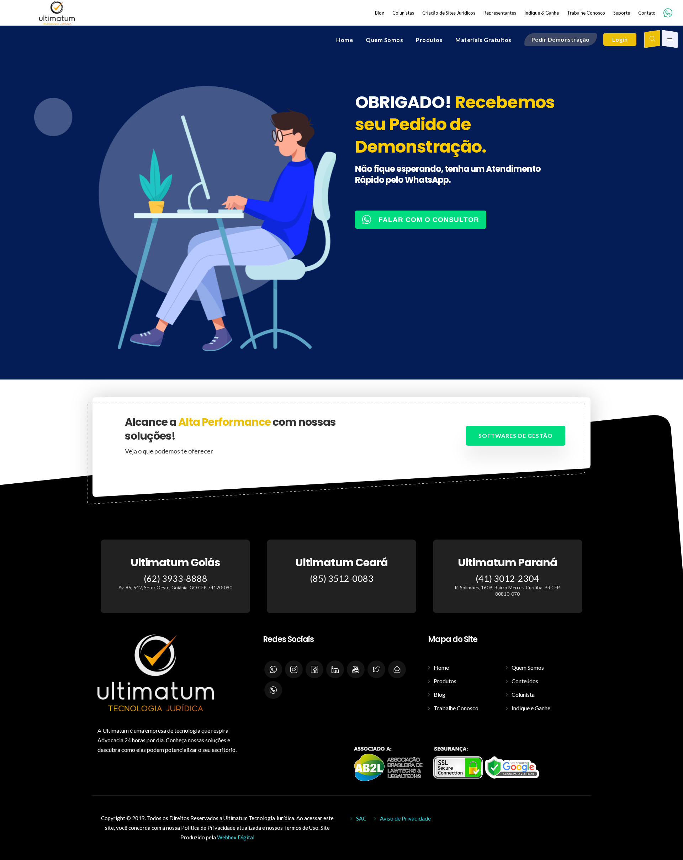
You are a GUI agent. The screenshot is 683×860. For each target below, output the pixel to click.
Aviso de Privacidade (405, 818)
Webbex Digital (235, 837)
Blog (439, 694)
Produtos (445, 681)
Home (441, 667)
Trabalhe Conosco (456, 708)
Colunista (523, 694)
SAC (361, 818)
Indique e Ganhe (531, 708)
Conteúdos (525, 681)
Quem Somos (528, 667)
